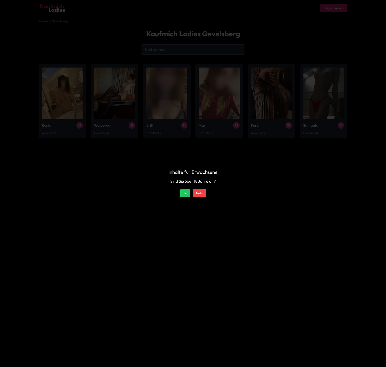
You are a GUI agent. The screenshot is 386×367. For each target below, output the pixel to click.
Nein (199, 193)
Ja (185, 193)
